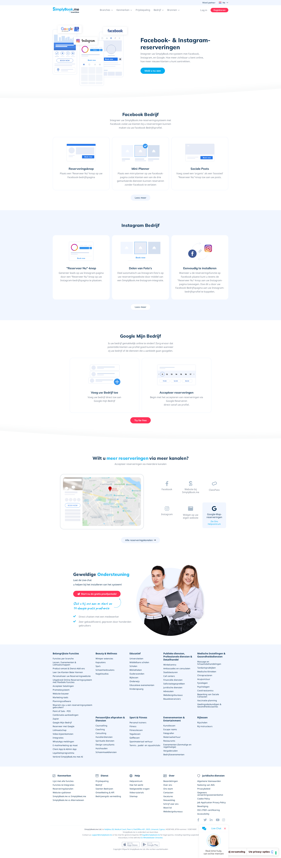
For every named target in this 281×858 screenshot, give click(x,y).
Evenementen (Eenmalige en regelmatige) (177, 745)
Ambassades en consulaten (176, 668)
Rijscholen (202, 722)
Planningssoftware (62, 701)
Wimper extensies (104, 658)
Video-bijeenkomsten (63, 734)
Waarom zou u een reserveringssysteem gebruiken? (72, 706)
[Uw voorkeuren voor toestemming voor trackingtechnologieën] (276, 853)
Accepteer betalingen (63, 686)
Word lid (167, 807)
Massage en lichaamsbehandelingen (209, 662)
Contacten (168, 792)
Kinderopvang (136, 689)
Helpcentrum (136, 781)
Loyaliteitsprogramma (63, 752)
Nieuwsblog (169, 800)
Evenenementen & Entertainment (174, 719)
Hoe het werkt (136, 784)
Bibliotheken (136, 670)
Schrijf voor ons (171, 803)
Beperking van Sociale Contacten (208, 695)
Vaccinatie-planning (207, 700)
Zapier (56, 718)
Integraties (58, 737)
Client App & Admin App (65, 749)
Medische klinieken (206, 671)
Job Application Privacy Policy (211, 802)
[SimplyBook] (66, 10)
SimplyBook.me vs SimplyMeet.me (69, 796)
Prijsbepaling (143, 10)
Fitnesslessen (136, 730)
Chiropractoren (204, 675)
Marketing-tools (60, 697)
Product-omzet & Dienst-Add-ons (69, 668)
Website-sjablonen (62, 792)
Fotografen (168, 733)
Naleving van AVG (206, 784)
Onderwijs (135, 681)
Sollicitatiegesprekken (174, 683)
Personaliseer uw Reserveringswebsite (72, 676)
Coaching (100, 729)
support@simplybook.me (102, 835)
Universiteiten (136, 658)
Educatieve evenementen (142, 685)
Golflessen (135, 737)
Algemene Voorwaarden (209, 781)
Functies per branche (63, 658)
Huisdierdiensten (104, 737)
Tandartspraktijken (206, 667)
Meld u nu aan (153, 70)
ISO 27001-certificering (208, 810)
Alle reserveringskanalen (139, 540)
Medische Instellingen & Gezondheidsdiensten (211, 655)
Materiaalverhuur (172, 737)
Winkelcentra (169, 664)
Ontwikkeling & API (105, 792)
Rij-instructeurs (205, 726)
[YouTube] (219, 819)
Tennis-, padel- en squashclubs (145, 745)
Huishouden (102, 748)
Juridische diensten (172, 687)
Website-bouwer (61, 693)
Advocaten (168, 691)
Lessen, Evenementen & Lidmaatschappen (64, 663)
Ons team (168, 788)
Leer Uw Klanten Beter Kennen (68, 672)
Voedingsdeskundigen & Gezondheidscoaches (209, 705)
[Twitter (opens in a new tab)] (207, 819)
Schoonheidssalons (105, 670)
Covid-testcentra (205, 690)
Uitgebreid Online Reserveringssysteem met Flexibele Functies (72, 681)
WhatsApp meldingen (63, 741)
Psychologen (203, 686)
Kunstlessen (169, 725)
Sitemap (134, 796)
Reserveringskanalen (63, 788)
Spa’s (98, 666)
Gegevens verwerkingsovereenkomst (210, 793)
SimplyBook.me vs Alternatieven (68, 800)
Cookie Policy (203, 798)
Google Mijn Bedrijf (62, 722)
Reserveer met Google (63, 726)
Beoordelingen (170, 781)
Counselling (101, 725)
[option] (102, 502)
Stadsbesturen (170, 672)
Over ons (167, 784)
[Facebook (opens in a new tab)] (200, 819)
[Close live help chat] (225, 828)
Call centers (169, 676)
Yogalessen (135, 734)
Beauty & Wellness (106, 653)
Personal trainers (138, 722)
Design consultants (105, 744)
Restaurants (169, 740)
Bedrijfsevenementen (173, 754)
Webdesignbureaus (173, 695)
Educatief (135, 653)
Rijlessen (202, 717)
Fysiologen (202, 683)
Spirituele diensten (105, 740)
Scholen (133, 666)
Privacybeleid (203, 788)
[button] (106, 10)
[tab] (167, 490)
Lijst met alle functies (63, 781)
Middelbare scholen (139, 662)
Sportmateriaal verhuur (141, 741)
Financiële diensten (173, 679)
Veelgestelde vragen (140, 788)
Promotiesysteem (61, 689)
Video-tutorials (137, 792)
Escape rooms (170, 729)
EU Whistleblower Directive (151, 837)
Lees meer (140, 197)
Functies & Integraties (63, 784)
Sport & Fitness (138, 717)
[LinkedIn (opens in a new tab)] (213, 819)
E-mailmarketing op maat (65, 745)
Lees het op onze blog (167, 497)
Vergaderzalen (170, 750)
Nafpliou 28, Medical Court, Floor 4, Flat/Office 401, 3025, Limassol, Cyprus (134, 829)
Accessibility (203, 813)
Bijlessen (134, 677)
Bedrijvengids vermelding (108, 796)
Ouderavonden (137, 673)
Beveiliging (202, 806)
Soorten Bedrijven (104, 788)
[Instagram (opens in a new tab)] (225, 819)
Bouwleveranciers (172, 698)
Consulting (101, 733)
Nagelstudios (102, 673)
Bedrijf (99, 784)
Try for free (140, 420)
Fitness (133, 726)
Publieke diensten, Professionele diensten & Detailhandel (177, 656)
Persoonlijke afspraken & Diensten (110, 719)
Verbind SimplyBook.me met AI (68, 756)
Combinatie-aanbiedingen (65, 715)
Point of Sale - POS (62, 711)
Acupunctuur (203, 679)
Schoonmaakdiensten (106, 752)
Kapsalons (101, 662)
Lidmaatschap (59, 730)
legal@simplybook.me (151, 835)
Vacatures (168, 796)
